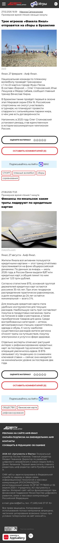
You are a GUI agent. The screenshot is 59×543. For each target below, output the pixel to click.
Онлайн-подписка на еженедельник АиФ (28, 437)
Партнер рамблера (27, 529)
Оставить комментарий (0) (29, 151)
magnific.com (8, 250)
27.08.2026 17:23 (9, 192)
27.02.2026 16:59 (9, 12)
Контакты (8, 441)
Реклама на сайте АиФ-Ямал (20, 433)
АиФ (3, 68)
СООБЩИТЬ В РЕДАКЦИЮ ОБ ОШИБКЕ (23, 445)
